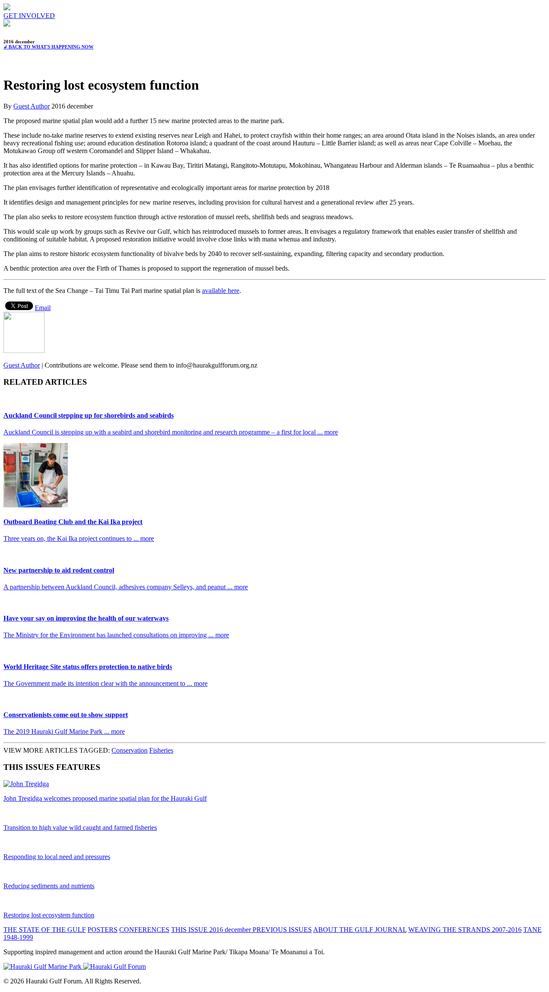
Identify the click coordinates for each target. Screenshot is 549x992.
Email (43, 307)
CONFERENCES (144, 929)
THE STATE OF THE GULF (44, 929)
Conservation (130, 750)
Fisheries (161, 750)
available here (220, 290)
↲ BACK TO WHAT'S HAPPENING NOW (48, 46)
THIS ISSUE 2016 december (212, 929)
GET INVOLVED (29, 15)
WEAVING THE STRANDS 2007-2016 (465, 929)
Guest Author (31, 106)
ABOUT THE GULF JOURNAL (360, 929)
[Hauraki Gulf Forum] (6, 8)
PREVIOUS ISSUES (282, 929)
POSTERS (102, 929)
